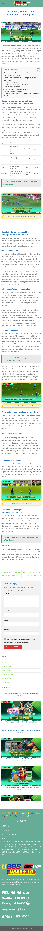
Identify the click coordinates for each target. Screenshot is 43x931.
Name (6, 611)
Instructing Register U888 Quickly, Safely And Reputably (21, 729)
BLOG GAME (6, 666)
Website (7, 629)
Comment (7, 593)
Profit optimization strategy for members (16, 89)
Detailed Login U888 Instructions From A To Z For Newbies (21, 758)
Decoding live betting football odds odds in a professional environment (18, 74)
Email (6, 620)
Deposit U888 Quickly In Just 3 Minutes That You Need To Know (21, 786)
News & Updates (8, 674)
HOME (4, 663)
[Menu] (3, 3)
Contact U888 (6, 678)
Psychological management (15, 91)
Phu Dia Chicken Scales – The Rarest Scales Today (21, 701)
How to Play (6, 670)
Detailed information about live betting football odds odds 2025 (20, 79)
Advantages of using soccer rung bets (18, 84)
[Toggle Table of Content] (37, 70)
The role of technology (13, 86)
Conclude (7, 96)
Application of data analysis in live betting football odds (23, 93)
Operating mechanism (13, 82)
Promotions (6, 682)
